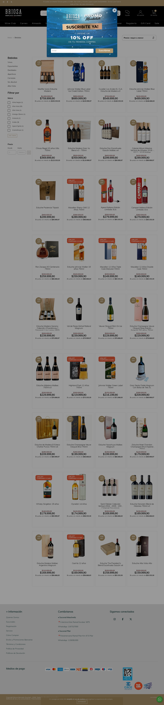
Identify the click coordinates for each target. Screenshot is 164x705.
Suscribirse (104, 51)
